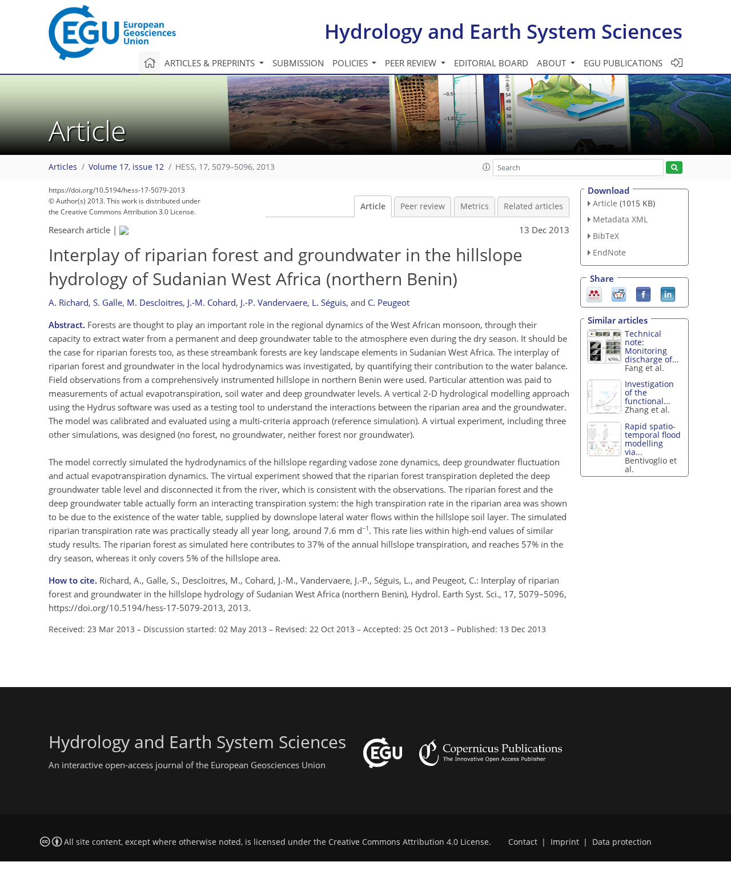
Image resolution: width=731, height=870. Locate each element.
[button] (487, 167)
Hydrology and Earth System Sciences (503, 31)
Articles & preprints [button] (210, 63)
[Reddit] (618, 293)
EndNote (609, 252)
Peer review (422, 206)
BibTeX (606, 235)
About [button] (552, 63)
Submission (298, 63)
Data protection (622, 842)
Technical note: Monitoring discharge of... (652, 346)
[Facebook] (643, 293)
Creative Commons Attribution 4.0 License (408, 842)
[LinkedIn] (668, 293)
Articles (63, 167)
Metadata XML (620, 219)
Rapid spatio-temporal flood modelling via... (653, 439)
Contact (522, 842)
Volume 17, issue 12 (126, 167)
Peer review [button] (412, 63)
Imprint (565, 842)
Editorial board (491, 63)
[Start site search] (674, 167)
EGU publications (623, 63)
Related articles (533, 206)
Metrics (474, 206)
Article (372, 206)
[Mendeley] (594, 293)
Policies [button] (351, 63)
